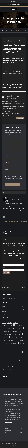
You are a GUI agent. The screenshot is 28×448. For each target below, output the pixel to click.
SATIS (13, 364)
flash (4, 340)
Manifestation (13, 343)
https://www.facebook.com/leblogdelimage (15, 221)
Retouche (5, 358)
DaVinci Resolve (7, 334)
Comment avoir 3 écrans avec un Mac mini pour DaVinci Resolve (14, 409)
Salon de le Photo (19, 361)
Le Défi (5, 343)
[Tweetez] (15, 40)
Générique (11, 340)
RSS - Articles (8, 217)
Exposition (5, 337)
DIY (15, 334)
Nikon (19, 349)
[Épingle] (5, 40)
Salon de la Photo (7, 361)
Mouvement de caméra (9, 349)
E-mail (7, 162)
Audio (4, 306)
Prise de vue (17, 355)
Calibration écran (12, 328)
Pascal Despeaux (9, 399)
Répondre (21, 118)
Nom (6, 155)
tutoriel (18, 366)
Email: (4, 267)
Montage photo (7, 346)
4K (4, 322)
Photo (4, 311)
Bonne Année (19, 325)
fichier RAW (14, 337)
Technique (20, 364)
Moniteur (22, 343)
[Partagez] (8, 40)
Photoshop (18, 352)
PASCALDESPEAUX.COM (9, 298)
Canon (20, 328)
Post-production (7, 355)
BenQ (15, 322)
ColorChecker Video (17, 331)
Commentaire (8, 137)
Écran (16, 369)
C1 (4, 328)
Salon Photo (6, 364)
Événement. (15, 372)
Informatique (6, 309)
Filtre (21, 337)
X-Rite (10, 369)
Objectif (5, 352)
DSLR (20, 334)
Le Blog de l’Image (15, 443)
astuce (9, 322)
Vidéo (4, 314)
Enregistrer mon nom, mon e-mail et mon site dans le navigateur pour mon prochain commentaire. (13, 178)
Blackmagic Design (7, 325)
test (4, 366)
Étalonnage (6, 372)
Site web (7, 169)
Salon (12, 358)
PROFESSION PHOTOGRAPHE (10, 381)
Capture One (6, 331)
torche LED (11, 366)
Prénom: (5, 263)
